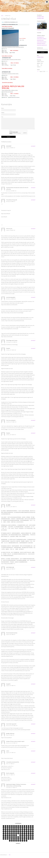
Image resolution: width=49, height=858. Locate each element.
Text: (2, 116)
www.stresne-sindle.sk (41, 38)
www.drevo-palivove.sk (42, 45)
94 (9, 837)
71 (24, 833)
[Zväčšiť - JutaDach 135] (4, 61)
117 (26, 838)
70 (22, 833)
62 (5, 833)
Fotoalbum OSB (40, 16)
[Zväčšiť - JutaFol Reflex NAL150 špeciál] (7, 92)
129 (26, 840)
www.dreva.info (40, 40)
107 (5, 838)
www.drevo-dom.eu (41, 43)
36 (14, 829)
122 (12, 840)
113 (18, 838)
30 (32, 827)
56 (24, 831)
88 (28, 835)
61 (3, 833)
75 (32, 833)
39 (20, 829)
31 (3, 829)
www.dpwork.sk (40, 37)
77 (5, 835)
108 (7, 838)
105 (33, 837)
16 (3, 827)
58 (28, 831)
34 (9, 829)
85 (22, 835)
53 (18, 831)
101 (24, 837)
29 (30, 827)
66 (14, 833)
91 (3, 837)
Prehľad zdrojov (40, 57)
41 (24, 829)
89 (30, 835)
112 (16, 838)
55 (22, 831)
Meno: (2, 108)
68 (18, 833)
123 (14, 840)
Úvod (2, 15)
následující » (18, 843)
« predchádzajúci (18, 823)
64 (9, 833)
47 (5, 831)
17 (5, 827)
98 (18, 837)
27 (26, 827)
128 (24, 840)
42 (26, 829)
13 (28, 826)
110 (12, 838)
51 (14, 831)
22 (16, 827)
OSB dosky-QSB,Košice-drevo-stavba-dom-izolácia (24, 4)
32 (5, 829)
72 (26, 833)
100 (22, 837)
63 (7, 833)
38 (18, 829)
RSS (9, 854)
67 (16, 833)
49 (9, 831)
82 (16, 835)
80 (11, 835)
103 (28, 837)
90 (32, 835)
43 (28, 829)
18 (7, 827)
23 (18, 827)
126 (20, 840)
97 (16, 837)
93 (7, 837)
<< (37, 71)
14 (30, 826)
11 (24, 826)
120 (33, 838)
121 (10, 840)
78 (7, 835)
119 (30, 838)
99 (20, 837)
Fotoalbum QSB (40, 18)
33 (7, 829)
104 (30, 837)
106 (3, 838)
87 (26, 835)
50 (11, 831)
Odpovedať (33, 146)
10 (22, 826)
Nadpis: (2, 112)
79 (9, 835)
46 (3, 831)
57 (26, 831)
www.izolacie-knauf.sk (41, 41)
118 (28, 838)
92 (5, 837)
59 (30, 831)
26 (24, 827)
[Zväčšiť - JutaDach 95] (4, 48)
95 (11, 837)
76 (3, 835)
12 (26, 826)
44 (30, 829)
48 (7, 831)
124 (16, 840)
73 (28, 833)
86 (24, 835)
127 (22, 840)
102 (26, 837)
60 (32, 831)
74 (30, 833)
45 (32, 829)
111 (14, 838)
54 (20, 831)
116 (24, 838)
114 (20, 838)
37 (16, 829)
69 (20, 833)
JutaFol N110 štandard (8, 28)
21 (14, 827)
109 (10, 838)
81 (14, 835)
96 (14, 837)
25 (22, 827)
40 (22, 829)
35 (11, 829)
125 (18, 840)
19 (9, 827)
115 (22, 838)
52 (16, 831)
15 (32, 826)
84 (20, 835)
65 (11, 833)
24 (20, 827)
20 (11, 827)
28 (28, 827)
